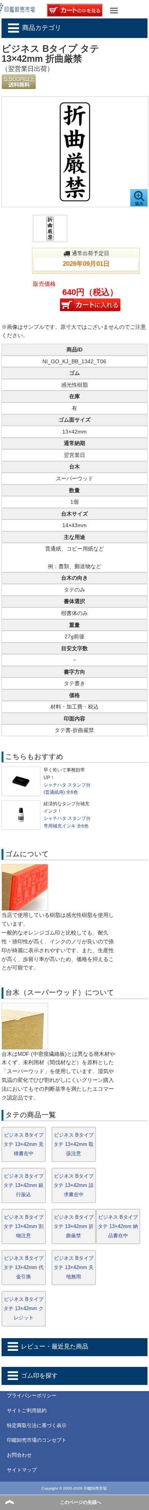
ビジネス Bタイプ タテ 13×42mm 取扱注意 (73, 1144)
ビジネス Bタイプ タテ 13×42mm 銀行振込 (23, 1185)
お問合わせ (19, 1455)
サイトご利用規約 (27, 1410)
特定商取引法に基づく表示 (36, 1425)
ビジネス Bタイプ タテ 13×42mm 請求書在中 (73, 1185)
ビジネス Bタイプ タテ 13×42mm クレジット (23, 1308)
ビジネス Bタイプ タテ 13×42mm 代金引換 (23, 1267)
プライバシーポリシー (32, 1395)
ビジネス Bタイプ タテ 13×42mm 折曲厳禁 (73, 1226)
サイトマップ (22, 1470)
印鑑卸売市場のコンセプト (36, 1440)
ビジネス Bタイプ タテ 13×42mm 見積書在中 (23, 1144)
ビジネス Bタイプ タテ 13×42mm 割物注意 (23, 1226)
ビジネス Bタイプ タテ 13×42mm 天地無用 (73, 1267)
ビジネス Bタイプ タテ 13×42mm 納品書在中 (118, 1226)
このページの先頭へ (80, 1502)
